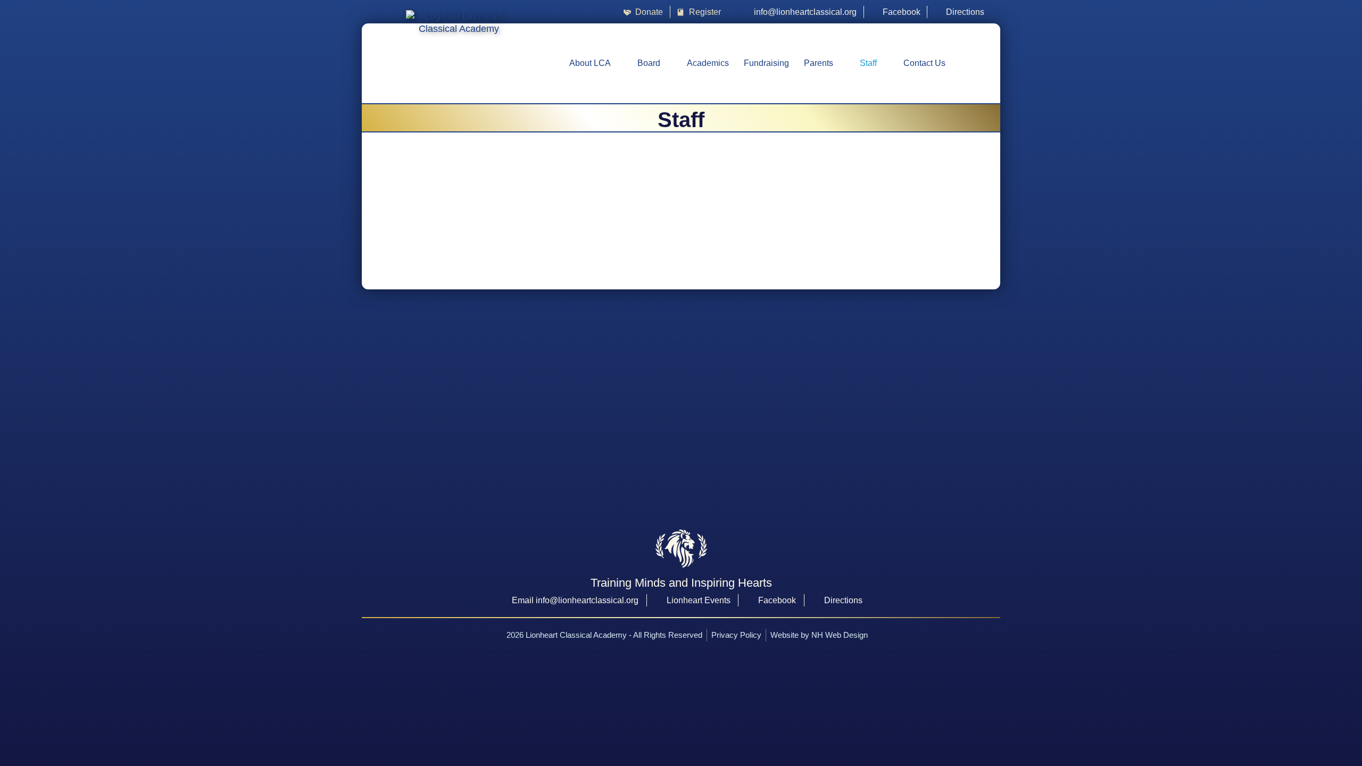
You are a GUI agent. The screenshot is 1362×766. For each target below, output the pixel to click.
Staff (868, 63)
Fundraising (766, 63)
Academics (708, 63)
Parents (818, 63)
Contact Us (924, 63)
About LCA (590, 63)
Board (648, 63)
